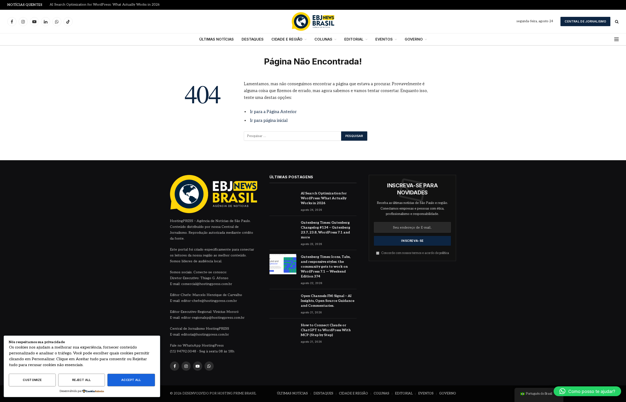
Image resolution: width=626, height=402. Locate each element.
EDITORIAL (353, 39)
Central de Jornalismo (585, 21)
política (444, 253)
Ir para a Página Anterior (273, 111)
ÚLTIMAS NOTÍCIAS (216, 39)
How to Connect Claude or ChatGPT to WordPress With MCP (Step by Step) (326, 330)
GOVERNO (414, 39)
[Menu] (616, 39)
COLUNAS (323, 39)
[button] (587, 391)
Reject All (81, 380)
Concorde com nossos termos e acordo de (414, 253)
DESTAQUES (253, 39)
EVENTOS (384, 39)
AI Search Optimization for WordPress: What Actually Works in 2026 (324, 198)
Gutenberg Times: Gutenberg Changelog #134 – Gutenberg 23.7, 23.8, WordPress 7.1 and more (111, 5)
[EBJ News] (313, 21)
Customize (32, 380)
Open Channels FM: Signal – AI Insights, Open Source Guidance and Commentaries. (327, 301)
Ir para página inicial (269, 120)
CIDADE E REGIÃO (286, 39)
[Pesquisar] (616, 21)
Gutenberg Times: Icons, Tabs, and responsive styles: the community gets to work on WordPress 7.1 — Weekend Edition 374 (325, 266)
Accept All (131, 380)
